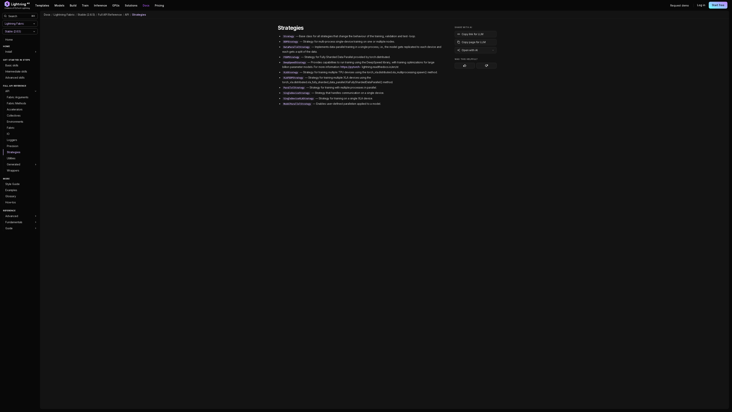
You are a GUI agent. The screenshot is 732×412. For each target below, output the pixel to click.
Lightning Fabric (64, 14)
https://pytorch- (350, 66)
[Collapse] (36, 91)
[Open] (34, 31)
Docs (47, 14)
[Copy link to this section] (308, 28)
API (127, 14)
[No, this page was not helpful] (486, 65)
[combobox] (16, 31)
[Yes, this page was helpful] (465, 65)
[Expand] (36, 51)
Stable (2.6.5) (86, 14)
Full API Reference (110, 14)
